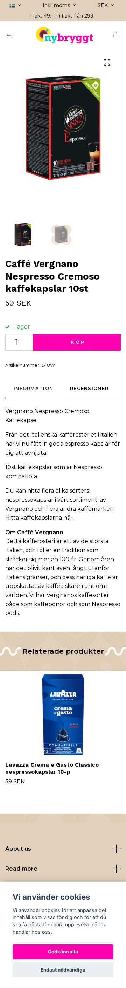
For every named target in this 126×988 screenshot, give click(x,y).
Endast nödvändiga (63, 970)
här (68, 517)
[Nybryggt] (64, 35)
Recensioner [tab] (89, 388)
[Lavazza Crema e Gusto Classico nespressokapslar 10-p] (63, 715)
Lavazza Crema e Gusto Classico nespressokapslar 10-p (52, 768)
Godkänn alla (63, 951)
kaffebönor (49, 604)
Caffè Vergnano (40, 532)
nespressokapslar (29, 499)
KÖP (78, 342)
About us (18, 848)
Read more (21, 868)
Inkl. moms (57, 5)
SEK (103, 5)
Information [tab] (33, 388)
